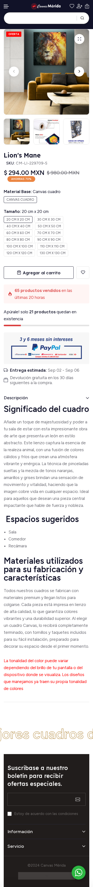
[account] (79, 6)
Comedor (17, 538)
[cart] (87, 6)
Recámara (18, 545)
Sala (12, 531)
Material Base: (32, 191)
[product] (79, 39)
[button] (6, 6)
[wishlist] (72, 6)
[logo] (46, 6)
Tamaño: (26, 211)
